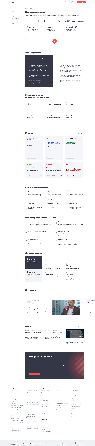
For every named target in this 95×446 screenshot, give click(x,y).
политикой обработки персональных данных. (48, 377)
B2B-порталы (13, 397)
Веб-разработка (14, 395)
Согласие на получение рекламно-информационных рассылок (77, 417)
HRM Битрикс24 (44, 409)
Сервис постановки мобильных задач (32, 407)
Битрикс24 (31, 2)
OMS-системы (28, 415)
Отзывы (57, 400)
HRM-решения (28, 395)
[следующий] (31, 294)
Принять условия (80, 443)
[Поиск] (65, 2)
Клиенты (57, 397)
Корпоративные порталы (30, 397)
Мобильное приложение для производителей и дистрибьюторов (32, 405)
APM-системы (28, 427)
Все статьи (80, 326)
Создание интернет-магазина (16, 410)
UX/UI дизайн (13, 404)
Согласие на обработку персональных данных (77, 414)
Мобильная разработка (45, 440)
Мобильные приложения (15, 402)
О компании (58, 393)
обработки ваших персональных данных (54, 443)
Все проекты (79, 133)
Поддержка (14, 419)
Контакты (52, 2)
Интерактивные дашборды (30, 417)
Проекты (41, 2)
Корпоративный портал (45, 407)
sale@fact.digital (72, 2)
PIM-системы (28, 413)
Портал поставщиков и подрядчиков (32, 431)
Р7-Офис (27, 422)
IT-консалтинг (13, 406)
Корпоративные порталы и (45, 427)
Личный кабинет (29, 402)
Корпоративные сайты (45, 438)
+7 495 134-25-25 (72, 1)
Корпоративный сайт (14, 412)
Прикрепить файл (32, 373)
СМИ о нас (58, 408)
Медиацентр (58, 402)
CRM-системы (28, 400)
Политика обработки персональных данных (77, 420)
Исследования (58, 404)
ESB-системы (28, 425)
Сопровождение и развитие (46, 435)
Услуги (26, 2)
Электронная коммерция (15, 393)
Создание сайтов (14, 414)
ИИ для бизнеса (14, 400)
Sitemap (72, 411)
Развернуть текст (14, 444)
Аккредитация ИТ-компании (75, 409)
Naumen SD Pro (28, 429)
